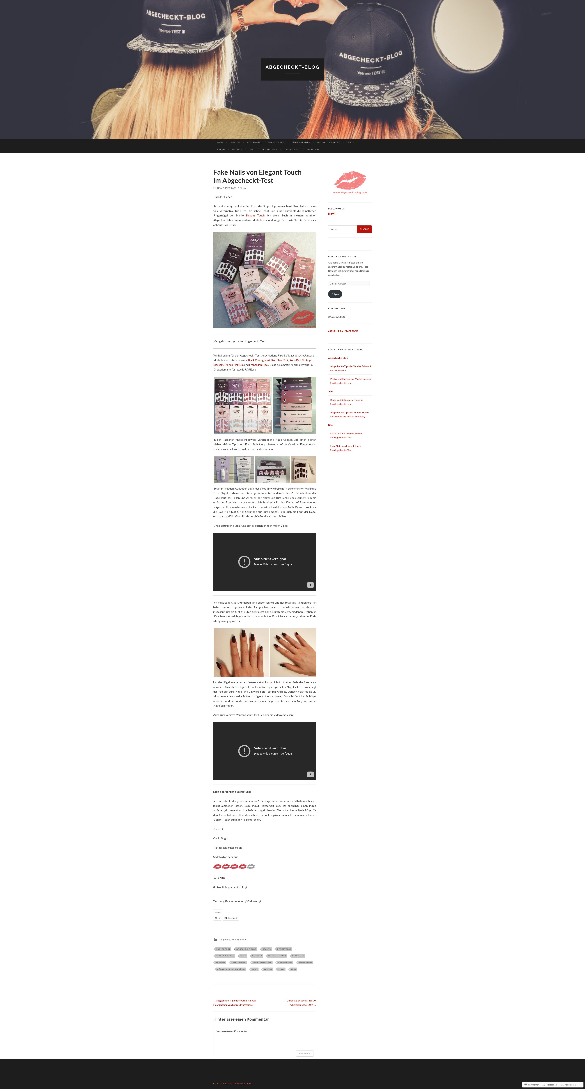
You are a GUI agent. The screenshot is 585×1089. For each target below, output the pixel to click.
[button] (243, 405)
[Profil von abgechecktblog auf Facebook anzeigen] (329, 214)
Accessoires (254, 142)
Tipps (251, 149)
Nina (243, 188)
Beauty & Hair (276, 142)
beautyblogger (225, 956)
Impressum (313, 149)
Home (220, 142)
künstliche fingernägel (231, 969)
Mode (350, 142)
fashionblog (238, 962)
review (268, 969)
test (293, 969)
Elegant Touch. (255, 215)
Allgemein (225, 939)
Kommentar (304, 1053)
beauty (267, 949)
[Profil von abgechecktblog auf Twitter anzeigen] (332, 214)
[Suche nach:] (350, 229)
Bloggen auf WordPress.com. (232, 1083)
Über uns (235, 142)
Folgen (335, 294)
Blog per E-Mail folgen (342, 256)
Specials (237, 149)
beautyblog (284, 949)
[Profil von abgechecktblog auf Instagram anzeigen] (334, 214)
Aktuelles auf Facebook (343, 331)
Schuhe (221, 149)
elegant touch (277, 956)
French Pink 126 (234, 364)
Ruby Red (295, 360)
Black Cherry (255, 360)
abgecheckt (223, 949)
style (281, 969)
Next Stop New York (276, 360)
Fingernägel (285, 962)
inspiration (305, 962)
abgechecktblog (246, 949)
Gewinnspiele (269, 149)
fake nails (298, 956)
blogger (257, 956)
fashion (220, 962)
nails (255, 969)
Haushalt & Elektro (328, 142)
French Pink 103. (259, 364)
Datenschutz (292, 149)
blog (243, 956)
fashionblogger (262, 962)
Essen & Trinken (301, 142)
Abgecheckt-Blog (292, 67)
